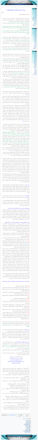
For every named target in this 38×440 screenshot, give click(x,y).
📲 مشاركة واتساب (19, 415)
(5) (16, 68)
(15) (25, 244)
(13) (10, 150)
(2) (15, 44)
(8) (26, 94)
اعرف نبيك (35, 10)
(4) (17, 63)
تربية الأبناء (35, 25)
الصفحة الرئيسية (27, 432)
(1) (26, 33)
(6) (12, 77)
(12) (5, 149)
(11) (23, 121)
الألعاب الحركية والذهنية (35, 39)
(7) (5, 85)
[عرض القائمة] (36, 6)
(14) (21, 181)
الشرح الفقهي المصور (35, 72)
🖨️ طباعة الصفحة (26, 415)
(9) (23, 99)
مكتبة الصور (35, 74)
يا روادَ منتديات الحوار (35, 69)
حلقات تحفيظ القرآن (35, 43)
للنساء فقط (35, 18)
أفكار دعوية (35, 13)
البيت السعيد (34, 24)
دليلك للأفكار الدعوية (26, 431)
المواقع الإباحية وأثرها (35, 64)
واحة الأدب (35, 23)
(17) (23, 351)
